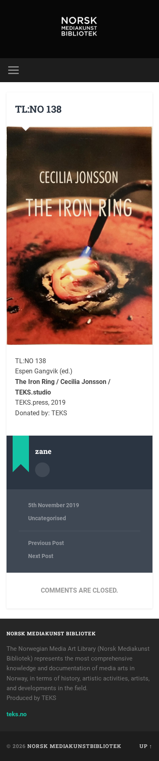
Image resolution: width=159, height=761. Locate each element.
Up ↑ (145, 746)
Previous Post (46, 543)
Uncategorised (47, 518)
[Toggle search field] (146, 70)
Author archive (42, 469)
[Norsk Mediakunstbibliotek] (79, 29)
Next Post (40, 556)
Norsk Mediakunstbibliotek (74, 746)
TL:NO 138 (38, 109)
